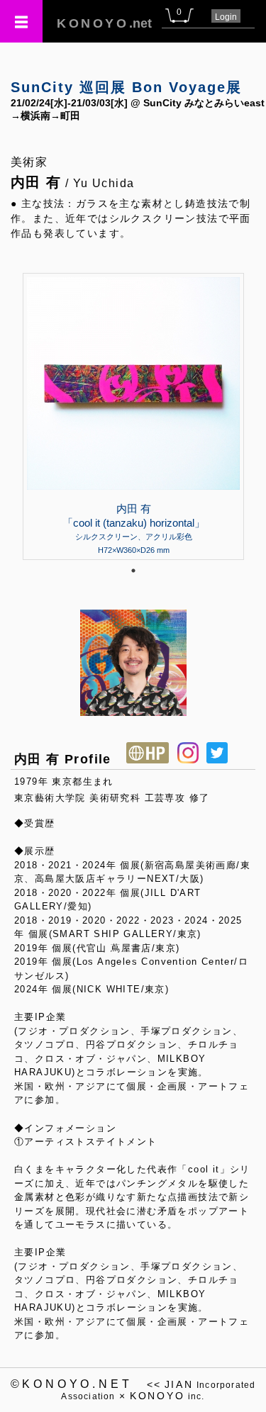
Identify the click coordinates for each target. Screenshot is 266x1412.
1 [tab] (133, 571)
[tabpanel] (133, 416)
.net (104, 23)
